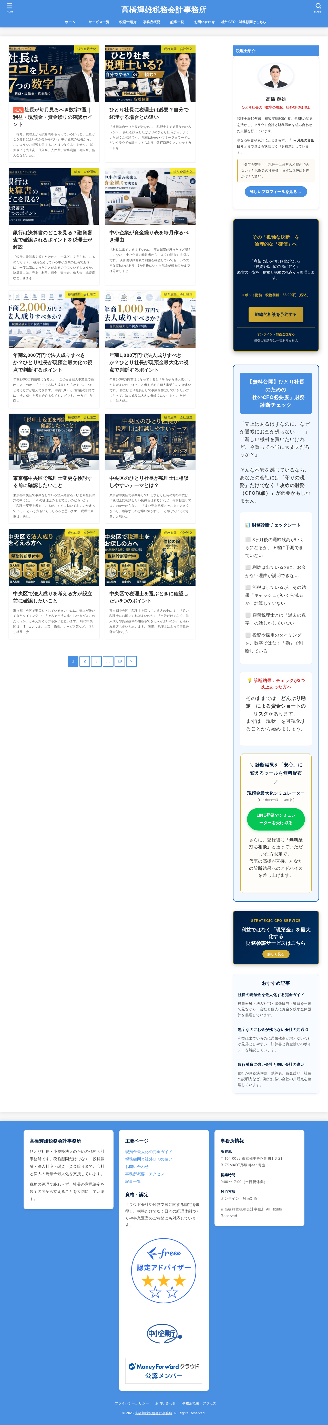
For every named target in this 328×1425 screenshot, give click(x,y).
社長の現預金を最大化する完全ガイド (271, 995)
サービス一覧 (102, 22)
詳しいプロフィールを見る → (276, 192)
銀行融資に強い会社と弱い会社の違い (271, 1064)
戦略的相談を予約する (276, 314)
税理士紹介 (128, 22)
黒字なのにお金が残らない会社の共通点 (273, 1030)
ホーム (73, 22)
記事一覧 (180, 22)
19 (120, 661)
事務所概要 (151, 22)
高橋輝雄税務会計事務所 (164, 9)
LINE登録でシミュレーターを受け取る (276, 819)
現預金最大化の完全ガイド (148, 1151)
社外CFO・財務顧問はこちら (243, 22)
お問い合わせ (204, 22)
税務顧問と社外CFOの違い (149, 1159)
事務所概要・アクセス (145, 1173)
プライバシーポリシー (132, 1403)
